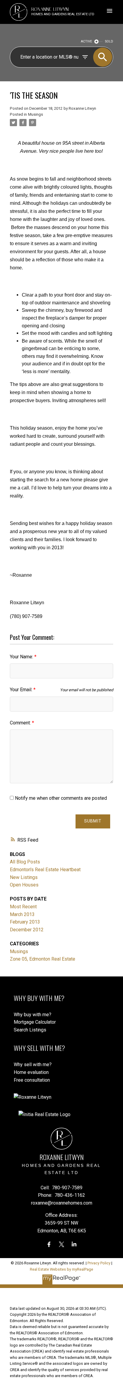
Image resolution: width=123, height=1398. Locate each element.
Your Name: (22, 657)
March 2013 (22, 914)
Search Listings (30, 1030)
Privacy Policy (98, 1263)
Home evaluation (31, 1072)
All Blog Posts (25, 862)
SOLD (109, 41)
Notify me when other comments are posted (60, 798)
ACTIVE (86, 41)
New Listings (24, 877)
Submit (93, 821)
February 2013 (25, 922)
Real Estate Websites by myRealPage (61, 1269)
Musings (35, 114)
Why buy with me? (32, 1014)
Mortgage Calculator (35, 1022)
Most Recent (23, 906)
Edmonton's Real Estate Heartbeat (45, 869)
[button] (49, 1244)
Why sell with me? (33, 1064)
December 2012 (27, 929)
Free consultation (32, 1080)
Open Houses (24, 885)
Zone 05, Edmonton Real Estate (42, 959)
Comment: (21, 723)
